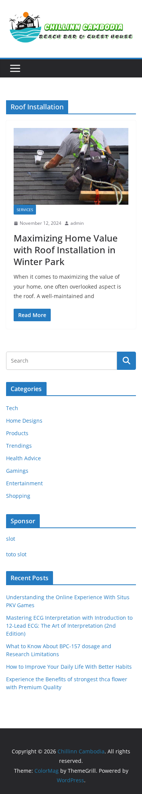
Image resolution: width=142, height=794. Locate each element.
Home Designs (24, 420)
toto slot (16, 554)
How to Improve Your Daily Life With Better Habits (69, 666)
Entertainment (24, 483)
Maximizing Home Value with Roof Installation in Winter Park (66, 250)
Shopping (18, 495)
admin (77, 223)
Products (17, 433)
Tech (12, 408)
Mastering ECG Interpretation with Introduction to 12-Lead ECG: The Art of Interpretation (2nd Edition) (69, 625)
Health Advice (23, 458)
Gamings (17, 470)
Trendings (19, 445)
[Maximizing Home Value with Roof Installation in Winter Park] (71, 166)
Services (25, 209)
